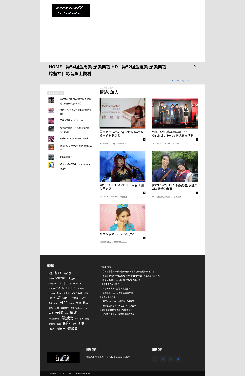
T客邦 (51, 297)
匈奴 (83, 297)
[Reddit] (183, 80)
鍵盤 (59, 324)
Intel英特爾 (54, 288)
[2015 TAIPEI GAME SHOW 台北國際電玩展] (122, 166)
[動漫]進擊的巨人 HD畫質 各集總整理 (119, 305)
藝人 (81, 318)
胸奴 (73, 312)
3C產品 (55, 273)
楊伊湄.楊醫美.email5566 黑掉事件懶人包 (121, 280)
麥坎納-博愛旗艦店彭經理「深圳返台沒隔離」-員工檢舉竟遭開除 (131, 275)
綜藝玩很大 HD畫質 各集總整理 (116, 288)
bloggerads (74, 277)
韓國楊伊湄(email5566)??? (117, 234)
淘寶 (57, 308)
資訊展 (51, 323)
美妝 (50, 313)
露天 (74, 324)
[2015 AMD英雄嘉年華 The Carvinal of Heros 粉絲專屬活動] (175, 113)
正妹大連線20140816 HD (71, 120)
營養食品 (65, 308)
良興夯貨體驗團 (53, 319)
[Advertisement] (122, 42)
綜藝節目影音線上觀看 (70, 73)
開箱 (67, 323)
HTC (81, 283)
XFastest (63, 297)
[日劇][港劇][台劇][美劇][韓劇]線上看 (116, 309)
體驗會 (72, 328)
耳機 (66, 313)
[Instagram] (178, 80)
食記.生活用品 (56, 328)
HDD (75, 283)
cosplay (65, 282)
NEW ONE (81, 288)
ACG (67, 273)
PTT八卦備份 (105, 267)
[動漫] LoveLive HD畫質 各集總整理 (118, 301)
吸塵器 (71, 303)
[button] (194, 67)
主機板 (75, 297)
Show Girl (76, 292)
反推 (50, 303)
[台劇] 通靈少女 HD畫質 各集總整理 (118, 314)
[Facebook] (172, 80)
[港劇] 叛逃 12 (66, 156)
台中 (55, 303)
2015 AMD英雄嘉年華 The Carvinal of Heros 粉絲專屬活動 (173, 133)
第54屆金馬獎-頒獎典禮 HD (92, 67)
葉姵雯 (67, 317)
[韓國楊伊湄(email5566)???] (122, 217)
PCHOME (51, 293)
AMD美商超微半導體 (57, 278)
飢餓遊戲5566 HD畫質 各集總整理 (118, 292)
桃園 (85, 302)
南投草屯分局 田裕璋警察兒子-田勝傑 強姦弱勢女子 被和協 (129, 271)
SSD (86, 292)
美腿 (59, 312)
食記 (81, 323)
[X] (188, 80)
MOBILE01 (69, 287)
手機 (78, 302)
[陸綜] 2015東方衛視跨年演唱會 (74, 138)
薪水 (76, 319)
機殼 (50, 307)
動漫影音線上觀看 (107, 297)
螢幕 (87, 318)
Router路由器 (63, 293)
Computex (52, 283)
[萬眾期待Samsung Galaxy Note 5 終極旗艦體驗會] (122, 113)
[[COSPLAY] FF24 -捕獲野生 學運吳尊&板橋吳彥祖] (175, 166)
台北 (63, 302)
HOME (55, 67)
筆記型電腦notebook (79, 308)
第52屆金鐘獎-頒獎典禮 (144, 67)
